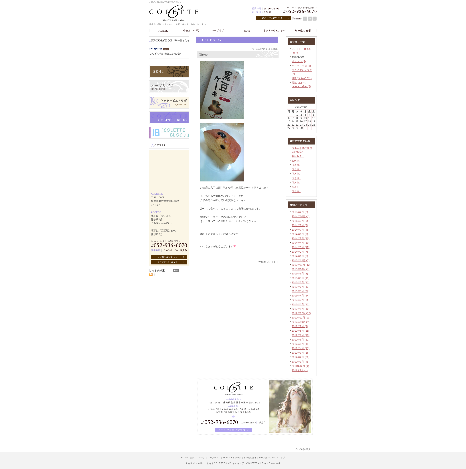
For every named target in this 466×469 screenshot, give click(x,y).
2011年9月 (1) (300, 370)
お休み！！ (298, 156)
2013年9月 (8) (300, 273)
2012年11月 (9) (300, 317)
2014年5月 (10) (300, 238)
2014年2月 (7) (300, 251)
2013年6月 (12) (300, 286)
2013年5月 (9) (300, 291)
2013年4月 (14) (300, 295)
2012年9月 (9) (300, 326)
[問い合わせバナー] (255, 434)
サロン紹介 (264, 457)
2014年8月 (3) (300, 225)
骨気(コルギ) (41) (302, 78)
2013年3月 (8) (300, 299)
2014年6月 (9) (300, 234)
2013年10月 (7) (300, 269)
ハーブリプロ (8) (301, 65)
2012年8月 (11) (300, 330)
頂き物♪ (296, 164)
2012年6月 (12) (300, 339)
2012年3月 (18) (300, 352)
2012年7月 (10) (300, 335)
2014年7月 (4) (300, 229)
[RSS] (151, 275)
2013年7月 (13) (300, 282)
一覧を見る (183, 40)
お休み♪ (296, 160)
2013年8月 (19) (300, 278)
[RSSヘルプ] (154, 275)
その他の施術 (250, 457)
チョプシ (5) (299, 61)
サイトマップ (278, 457)
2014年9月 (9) (300, 220)
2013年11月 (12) (301, 264)
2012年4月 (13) (300, 348)
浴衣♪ (295, 186)
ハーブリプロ (214, 457)
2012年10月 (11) (301, 321)
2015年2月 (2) (300, 212)
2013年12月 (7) (300, 260)
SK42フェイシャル (232, 457)
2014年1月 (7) (300, 256)
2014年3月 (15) (300, 247)
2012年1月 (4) (300, 361)
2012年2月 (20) (300, 357)
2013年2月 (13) (300, 304)
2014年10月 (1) (300, 216)
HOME (184, 457)
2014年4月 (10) (300, 242)
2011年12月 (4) (300, 366)
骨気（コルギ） (197, 457)
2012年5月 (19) (300, 344)
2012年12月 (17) (301, 313)
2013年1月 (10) (300, 308)
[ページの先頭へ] (306, 449)
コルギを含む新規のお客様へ (165, 53)
